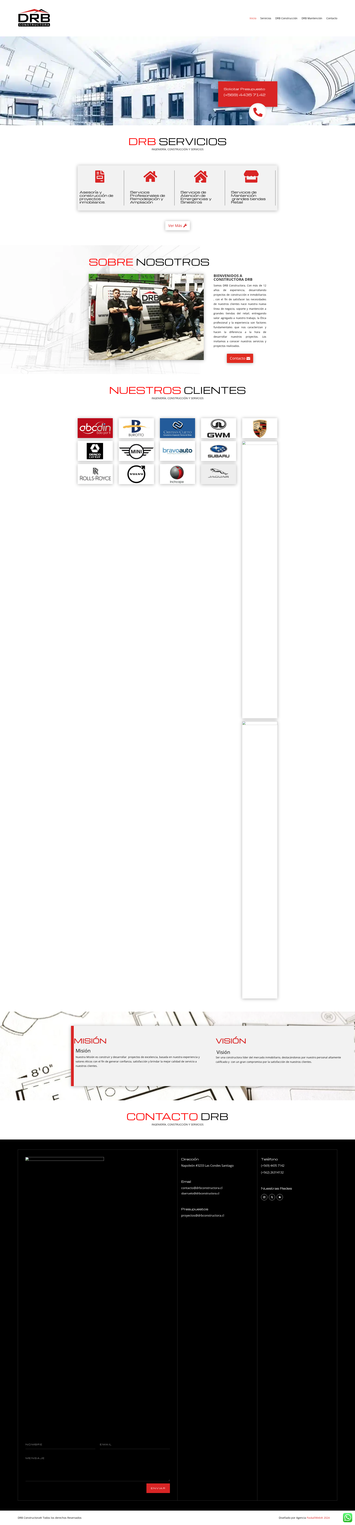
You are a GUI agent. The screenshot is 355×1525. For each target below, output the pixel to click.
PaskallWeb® (315, 1517)
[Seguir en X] (272, 1197)
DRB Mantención (312, 18)
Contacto (331, 18)
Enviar (158, 1488)
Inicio (253, 18)
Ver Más (175, 225)
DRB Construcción (286, 18)
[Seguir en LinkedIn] (280, 1197)
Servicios (265, 18)
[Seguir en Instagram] (264, 1197)
